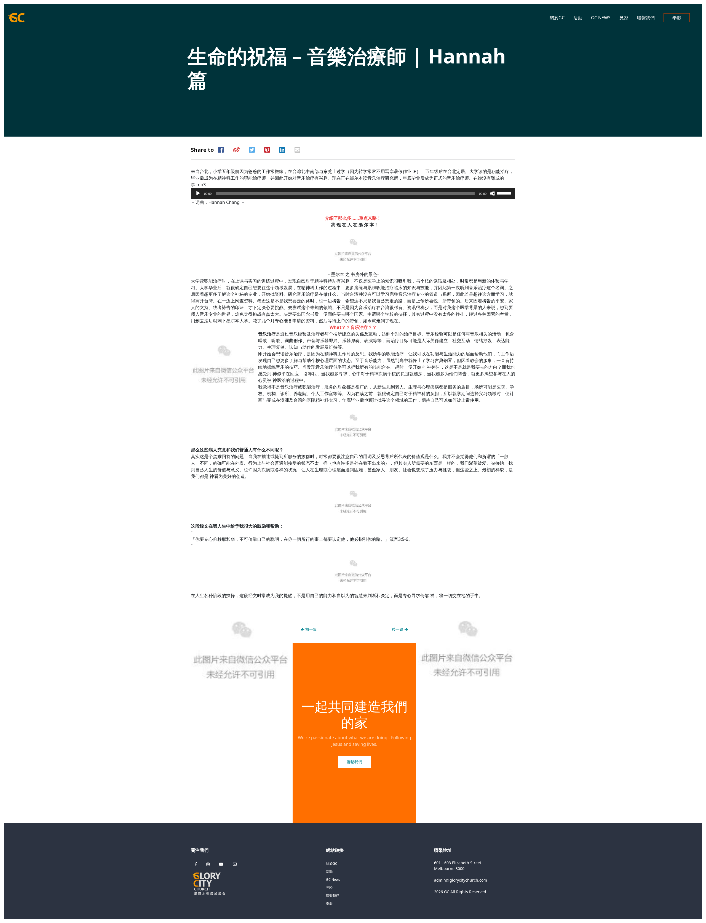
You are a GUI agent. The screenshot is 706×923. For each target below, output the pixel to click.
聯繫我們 (646, 18)
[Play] (198, 193)
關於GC (557, 18)
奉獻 (676, 18)
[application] (353, 193)
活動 (577, 18)
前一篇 (310, 629)
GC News (601, 18)
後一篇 (398, 629)
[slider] (504, 193)
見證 (623, 18)
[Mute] (492, 193)
